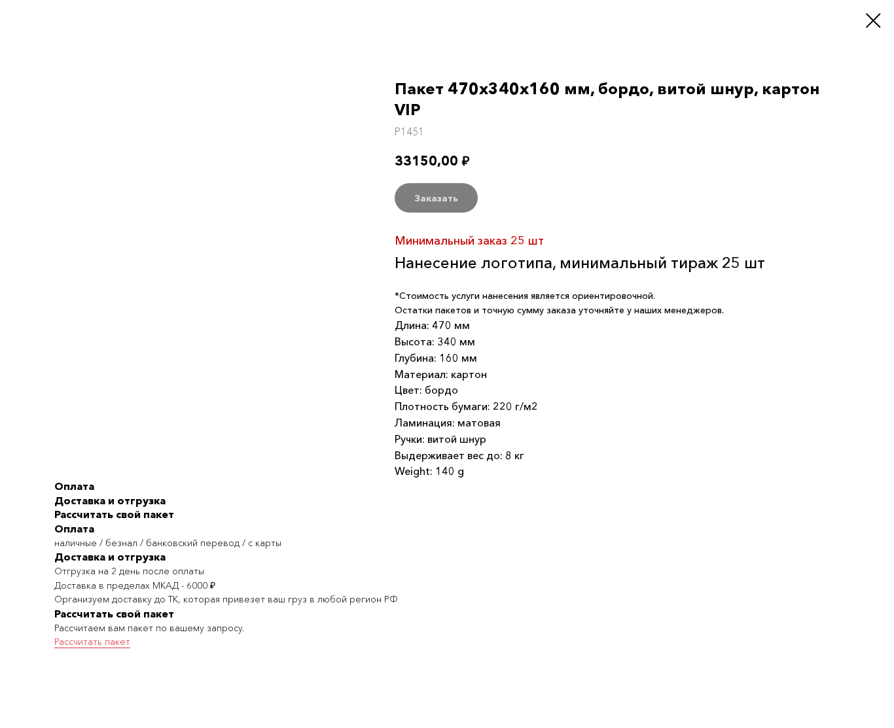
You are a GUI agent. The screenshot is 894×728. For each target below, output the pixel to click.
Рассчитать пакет (92, 642)
